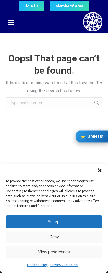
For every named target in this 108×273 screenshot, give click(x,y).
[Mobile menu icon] (11, 22)
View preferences (54, 252)
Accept (54, 221)
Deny (54, 236)
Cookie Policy (37, 265)
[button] (99, 170)
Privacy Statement (64, 265)
